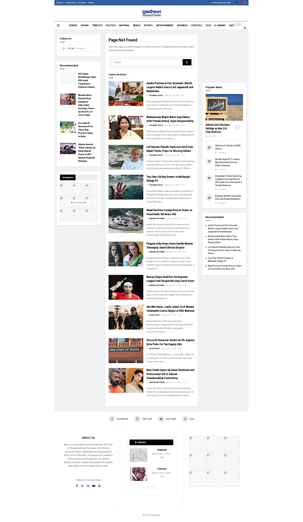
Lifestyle (196, 25)
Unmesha (162, 468)
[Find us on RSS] (245, 2)
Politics (111, 25)
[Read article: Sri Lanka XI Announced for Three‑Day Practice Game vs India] (68, 127)
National (124, 25)
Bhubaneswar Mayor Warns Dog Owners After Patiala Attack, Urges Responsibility (223, 239)
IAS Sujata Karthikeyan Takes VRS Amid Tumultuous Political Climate (87, 80)
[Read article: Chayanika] (139, 455)
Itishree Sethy (156, 95)
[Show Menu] (58, 25)
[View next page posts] (154, 487)
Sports (148, 25)
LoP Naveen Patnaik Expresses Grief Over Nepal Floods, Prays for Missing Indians (224, 250)
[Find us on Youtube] (241, 2)
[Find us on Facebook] (232, 2)
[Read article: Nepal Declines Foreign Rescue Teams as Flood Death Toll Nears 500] (126, 220)
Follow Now (79, 203)
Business (182, 25)
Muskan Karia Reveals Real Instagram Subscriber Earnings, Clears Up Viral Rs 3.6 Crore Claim (86, 105)
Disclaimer (82, 3)
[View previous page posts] (148, 487)
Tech (208, 25)
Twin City (97, 25)
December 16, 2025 (162, 454)
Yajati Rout (154, 315)
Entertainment (165, 25)
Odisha (85, 25)
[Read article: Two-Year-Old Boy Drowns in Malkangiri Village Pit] (126, 187)
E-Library (220, 25)
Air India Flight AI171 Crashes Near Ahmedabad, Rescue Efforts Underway (227, 162)
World (136, 25)
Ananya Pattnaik (157, 219)
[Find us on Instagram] (88, 486)
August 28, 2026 (172, 95)
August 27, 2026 (169, 315)
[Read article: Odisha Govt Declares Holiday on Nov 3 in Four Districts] (224, 107)
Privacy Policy (70, 3)
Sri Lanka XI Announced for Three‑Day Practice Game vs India (85, 130)
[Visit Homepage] (151, 13)
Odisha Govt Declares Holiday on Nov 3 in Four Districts (218, 128)
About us (60, 3)
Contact (91, 3)
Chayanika (162, 450)
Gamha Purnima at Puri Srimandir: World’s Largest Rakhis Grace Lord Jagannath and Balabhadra (169, 87)
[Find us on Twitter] (237, 2)
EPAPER (73, 25)
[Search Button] (245, 28)
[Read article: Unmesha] (139, 474)
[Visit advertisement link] (224, 56)
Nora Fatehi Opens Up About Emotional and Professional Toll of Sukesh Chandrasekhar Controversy (170, 373)
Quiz (231, 25)
